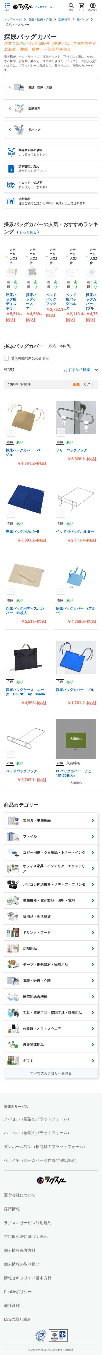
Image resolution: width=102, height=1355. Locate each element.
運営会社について (20, 1195)
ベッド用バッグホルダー (71, 301)
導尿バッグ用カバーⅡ (22, 531)
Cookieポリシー (18, 1291)
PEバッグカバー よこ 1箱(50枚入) (75, 773)
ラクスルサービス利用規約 (27, 1222)
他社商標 (12, 1305)
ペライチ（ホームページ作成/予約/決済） (41, 1160)
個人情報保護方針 (20, 1250)
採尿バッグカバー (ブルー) (91, 301)
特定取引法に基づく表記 (26, 1236)
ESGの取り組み (17, 1319)
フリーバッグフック (71, 450)
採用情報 (12, 1209)
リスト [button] (89, 384)
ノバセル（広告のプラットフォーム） (37, 1119)
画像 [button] (76, 384)
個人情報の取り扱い (22, 1264)
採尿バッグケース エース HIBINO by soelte (32, 301)
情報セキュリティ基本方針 (27, 1278)
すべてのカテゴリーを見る (51, 1073)
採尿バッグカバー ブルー (75, 692)
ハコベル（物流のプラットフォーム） (37, 1132)
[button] (26, 418)
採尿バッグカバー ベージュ (25, 452)
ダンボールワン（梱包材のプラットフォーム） (45, 1146)
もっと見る (28, 232)
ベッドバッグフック (51, 299)
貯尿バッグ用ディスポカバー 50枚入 (11, 301)
